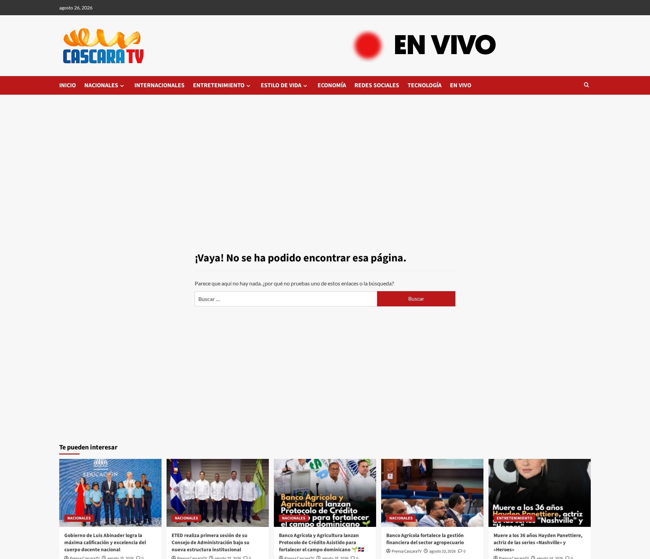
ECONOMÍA (332, 85)
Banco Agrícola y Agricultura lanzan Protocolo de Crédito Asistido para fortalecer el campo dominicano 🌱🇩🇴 (321, 542)
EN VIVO (460, 85)
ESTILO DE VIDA (281, 85)
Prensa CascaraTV (406, 551)
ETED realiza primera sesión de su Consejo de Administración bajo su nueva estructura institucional (211, 542)
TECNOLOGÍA (424, 85)
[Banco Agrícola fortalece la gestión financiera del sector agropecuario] (432, 493)
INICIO (67, 85)
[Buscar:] (286, 298)
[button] (586, 85)
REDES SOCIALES (376, 85)
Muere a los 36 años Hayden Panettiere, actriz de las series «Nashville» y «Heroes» (538, 542)
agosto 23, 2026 (442, 551)
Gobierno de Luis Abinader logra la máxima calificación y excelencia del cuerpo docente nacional (105, 542)
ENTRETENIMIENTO (218, 85)
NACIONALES (101, 85)
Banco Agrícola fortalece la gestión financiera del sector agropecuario (425, 539)
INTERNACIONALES (159, 85)
